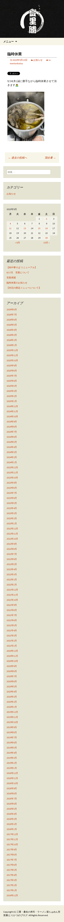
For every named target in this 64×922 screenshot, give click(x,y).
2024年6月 (12, 436)
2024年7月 (12, 431)
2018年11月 (12, 778)
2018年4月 (12, 813)
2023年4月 (12, 508)
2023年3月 (12, 513)
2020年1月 (12, 706)
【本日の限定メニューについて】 (24, 287)
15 (39, 228)
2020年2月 (12, 701)
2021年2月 (12, 640)
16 (46, 228)
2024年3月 (12, 452)
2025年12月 (12, 350)
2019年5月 (12, 747)
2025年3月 (12, 391)
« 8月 (17, 242)
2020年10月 (12, 661)
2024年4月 (12, 447)
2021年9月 (12, 604)
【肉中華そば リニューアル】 (22, 267)
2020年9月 (12, 666)
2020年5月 (12, 686)
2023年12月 (12, 467)
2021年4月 (12, 630)
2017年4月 (12, 875)
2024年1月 (12, 462)
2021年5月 (12, 625)
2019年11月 (12, 717)
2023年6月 (12, 497)
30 (46, 237)
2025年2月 (12, 396)
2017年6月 (12, 864)
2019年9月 (12, 727)
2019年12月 (12, 711)
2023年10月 (12, 477)
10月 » (46, 242)
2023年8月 (12, 487)
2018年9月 (12, 788)
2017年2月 (12, 885)
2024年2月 (12, 457)
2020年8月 (12, 671)
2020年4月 (12, 691)
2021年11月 (12, 594)
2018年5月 (12, 808)
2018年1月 (12, 829)
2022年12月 (12, 528)
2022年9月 (12, 543)
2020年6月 (12, 681)
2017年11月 (12, 839)
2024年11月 (12, 411)
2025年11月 (12, 355)
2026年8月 (12, 309)
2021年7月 (12, 615)
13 (25, 228)
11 (10, 228)
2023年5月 (12, 503)
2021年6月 (12, 620)
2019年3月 (12, 757)
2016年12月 (12, 895)
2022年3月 (12, 574)
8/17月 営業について (18, 272)
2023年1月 (12, 523)
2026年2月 (12, 340)
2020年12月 (12, 650)
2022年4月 (12, 569)
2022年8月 (12, 548)
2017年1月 (12, 890)
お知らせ (38, 60)
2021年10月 (12, 599)
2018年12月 (12, 773)
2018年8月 (12, 793)
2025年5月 (12, 385)
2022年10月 (12, 538)
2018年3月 (12, 818)
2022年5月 (12, 564)
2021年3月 (12, 635)
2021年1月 (12, 645)
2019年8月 (12, 732)
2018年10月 (12, 783)
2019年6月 (12, 742)
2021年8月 (12, 610)
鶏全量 (50, 157)
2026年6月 (12, 319)
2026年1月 (12, 345)
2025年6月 (12, 380)
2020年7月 (12, 676)
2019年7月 (12, 737)
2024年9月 (12, 421)
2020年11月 (12, 655)
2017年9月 (12, 849)
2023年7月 (12, 492)
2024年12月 (12, 406)
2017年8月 (12, 854)
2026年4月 (12, 329)
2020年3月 (12, 696)
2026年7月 (12, 314)
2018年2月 (12, 824)
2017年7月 (12, 859)
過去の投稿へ (17, 157)
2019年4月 (12, 752)
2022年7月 (12, 554)
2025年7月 (12, 375)
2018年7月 (12, 798)
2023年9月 (12, 482)
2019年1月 (12, 768)
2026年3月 (12, 334)
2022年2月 (12, 579)
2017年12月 (12, 834)
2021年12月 (12, 589)
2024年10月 (12, 416)
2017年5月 (12, 869)
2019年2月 (12, 762)
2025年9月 (12, 365)
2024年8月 (12, 426)
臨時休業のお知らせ (17, 282)
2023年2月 (12, 518)
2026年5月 (12, 324)
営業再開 (11, 277)
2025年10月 (12, 360)
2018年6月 (12, 803)
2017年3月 (12, 880)
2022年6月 (12, 559)
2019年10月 (12, 722)
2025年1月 (12, 401)
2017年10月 (12, 844)
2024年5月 (12, 441)
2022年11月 (12, 533)
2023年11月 (12, 472)
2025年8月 (12, 370)
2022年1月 (12, 584)
